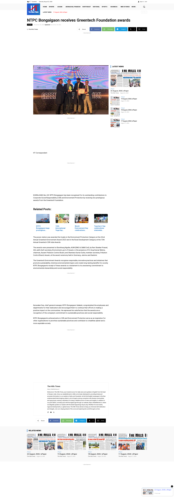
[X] (54, 412)
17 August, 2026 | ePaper (60, 12)
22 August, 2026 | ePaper (120, 91)
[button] (144, 7)
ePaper (112, 88)
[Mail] (51, 412)
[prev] (142, 12)
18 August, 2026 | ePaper (129, 110)
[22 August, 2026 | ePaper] (126, 78)
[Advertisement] (87, 48)
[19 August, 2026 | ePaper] (115, 100)
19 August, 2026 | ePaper (129, 99)
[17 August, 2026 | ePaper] (115, 123)
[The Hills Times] (33, 9)
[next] (145, 12)
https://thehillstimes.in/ (53, 389)
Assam (30, 24)
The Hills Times (33, 29)
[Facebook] (48, 412)
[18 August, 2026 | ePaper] (115, 111)
